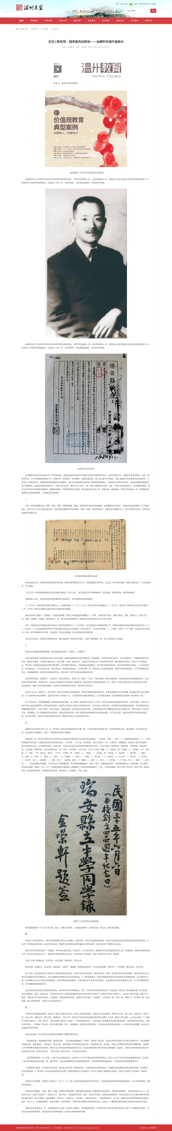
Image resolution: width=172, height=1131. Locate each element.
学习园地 (134, 21)
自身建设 (91, 21)
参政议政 (77, 21)
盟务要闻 (48, 21)
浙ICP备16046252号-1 (44, 1128)
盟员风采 (148, 21)
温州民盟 (34, 29)
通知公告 (63, 21)
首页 (21, 20)
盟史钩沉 (56, 29)
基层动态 (120, 21)
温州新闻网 (152, 1128)
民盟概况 (34, 21)
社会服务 (106, 21)
